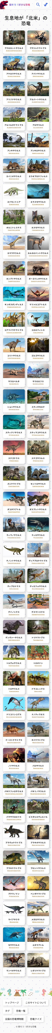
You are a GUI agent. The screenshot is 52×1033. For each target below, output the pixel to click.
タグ (7, 1010)
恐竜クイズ (36, 1019)
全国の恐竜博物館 (14, 1019)
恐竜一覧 (20, 1010)
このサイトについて (35, 1002)
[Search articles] (38, 4)
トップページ (12, 1002)
